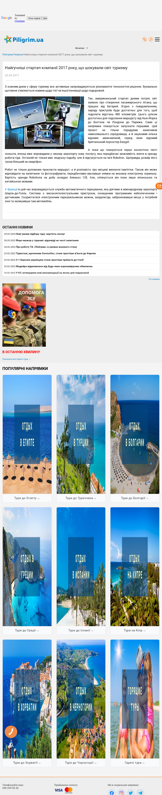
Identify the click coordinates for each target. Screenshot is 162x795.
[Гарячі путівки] (135, 698)
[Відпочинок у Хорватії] (27, 698)
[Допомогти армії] (24, 346)
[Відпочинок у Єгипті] (27, 434)
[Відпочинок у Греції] (27, 566)
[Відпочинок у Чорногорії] (81, 698)
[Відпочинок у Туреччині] (81, 434)
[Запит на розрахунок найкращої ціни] (159, 186)
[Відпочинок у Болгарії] (135, 434)
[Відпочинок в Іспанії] (81, 566)
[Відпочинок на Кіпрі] (135, 566)
